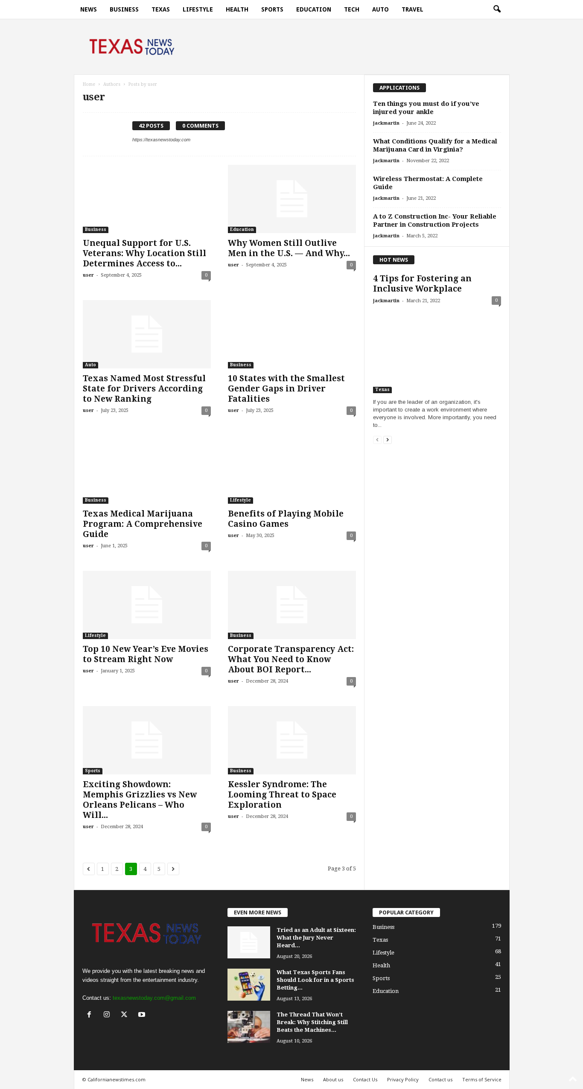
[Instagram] (108, 1015)
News (88, 9)
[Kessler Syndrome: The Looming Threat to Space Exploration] (292, 740)
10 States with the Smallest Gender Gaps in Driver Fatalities (286, 389)
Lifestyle (198, 9)
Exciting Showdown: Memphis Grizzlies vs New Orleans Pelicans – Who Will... (140, 800)
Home (89, 84)
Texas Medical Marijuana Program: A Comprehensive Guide (142, 524)
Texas (161, 9)
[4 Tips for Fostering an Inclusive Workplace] (437, 351)
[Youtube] (143, 1015)
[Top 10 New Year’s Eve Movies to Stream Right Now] (147, 605)
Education (313, 9)
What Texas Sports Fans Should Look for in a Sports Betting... (315, 980)
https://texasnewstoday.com (161, 139)
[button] (496, 9)
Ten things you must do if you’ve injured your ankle (426, 108)
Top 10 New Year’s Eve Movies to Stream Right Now (145, 654)
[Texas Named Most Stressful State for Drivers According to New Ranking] (147, 334)
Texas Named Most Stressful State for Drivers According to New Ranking (144, 389)
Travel (412, 9)
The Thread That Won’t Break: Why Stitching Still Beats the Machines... (312, 1022)
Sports (272, 9)
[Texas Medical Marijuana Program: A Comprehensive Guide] (147, 469)
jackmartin (386, 123)
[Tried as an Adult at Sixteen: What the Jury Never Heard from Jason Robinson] (248, 942)
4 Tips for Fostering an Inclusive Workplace (422, 284)
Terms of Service (481, 1079)
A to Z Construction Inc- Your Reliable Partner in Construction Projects (434, 220)
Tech (351, 9)
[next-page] (387, 439)
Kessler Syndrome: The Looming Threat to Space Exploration (282, 795)
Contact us (440, 1079)
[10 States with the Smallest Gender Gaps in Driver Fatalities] (292, 334)
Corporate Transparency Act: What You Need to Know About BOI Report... (291, 659)
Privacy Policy (403, 1079)
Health (237, 9)
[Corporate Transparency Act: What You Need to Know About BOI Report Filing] (292, 605)
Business (124, 9)
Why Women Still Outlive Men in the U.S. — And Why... (289, 248)
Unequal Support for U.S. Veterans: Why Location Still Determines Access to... (144, 253)
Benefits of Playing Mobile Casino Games (286, 519)
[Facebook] (91, 1015)
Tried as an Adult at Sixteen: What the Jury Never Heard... (316, 938)
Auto (380, 9)
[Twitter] (126, 1015)
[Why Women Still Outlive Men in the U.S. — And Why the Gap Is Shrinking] (292, 199)
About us (333, 1079)
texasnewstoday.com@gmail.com (154, 998)
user (88, 275)
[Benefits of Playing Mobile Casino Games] (292, 469)
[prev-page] (377, 439)
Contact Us (365, 1079)
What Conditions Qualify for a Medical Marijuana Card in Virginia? (435, 145)
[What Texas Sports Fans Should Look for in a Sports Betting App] (248, 985)
